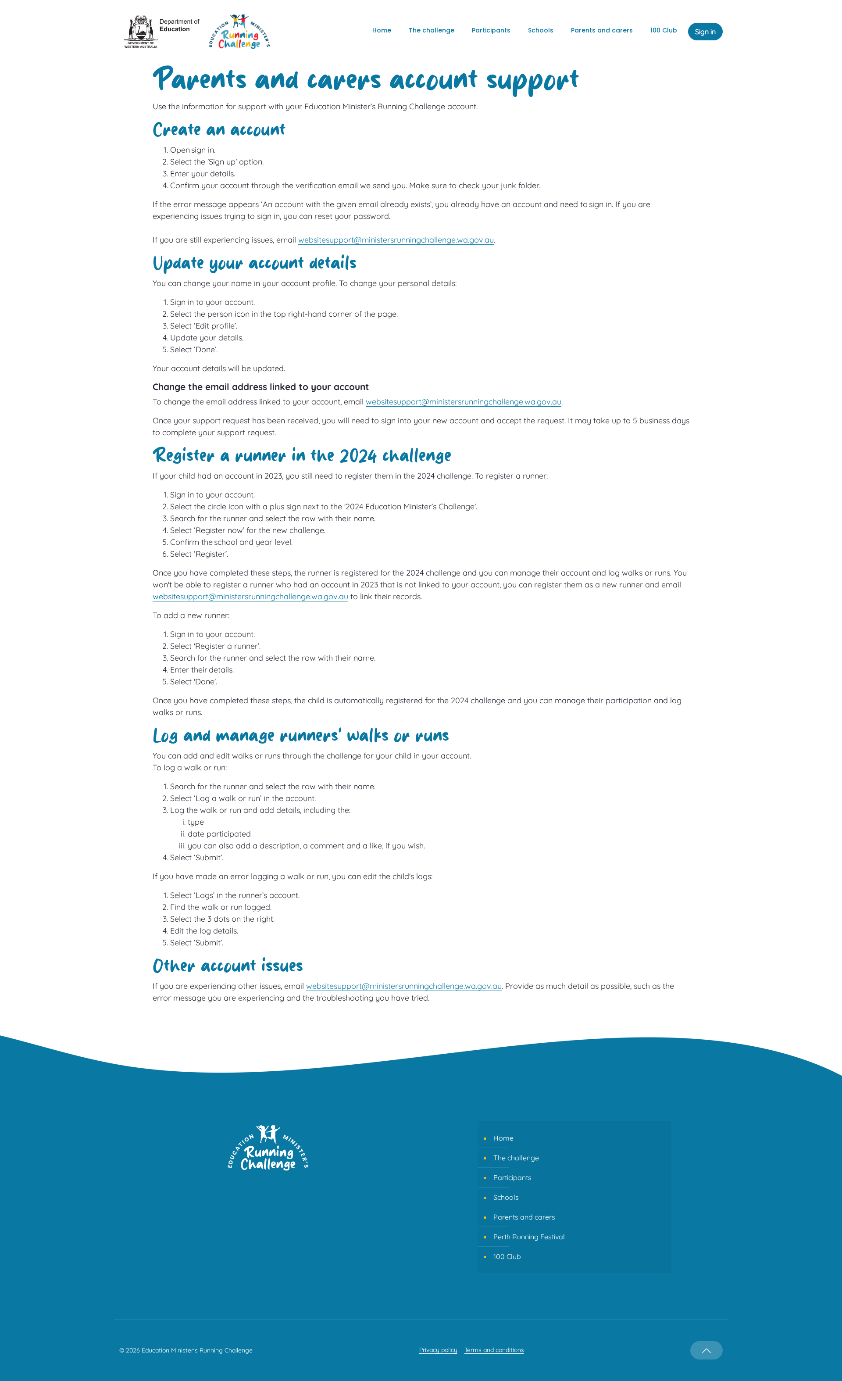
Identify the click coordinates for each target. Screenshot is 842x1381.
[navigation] (706, 1350)
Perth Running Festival (529, 1236)
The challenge (516, 1157)
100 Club (507, 1256)
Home (503, 1138)
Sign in (705, 31)
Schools (506, 1197)
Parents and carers (524, 1217)
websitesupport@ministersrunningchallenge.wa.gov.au (396, 240)
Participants (512, 1177)
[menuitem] (381, 31)
